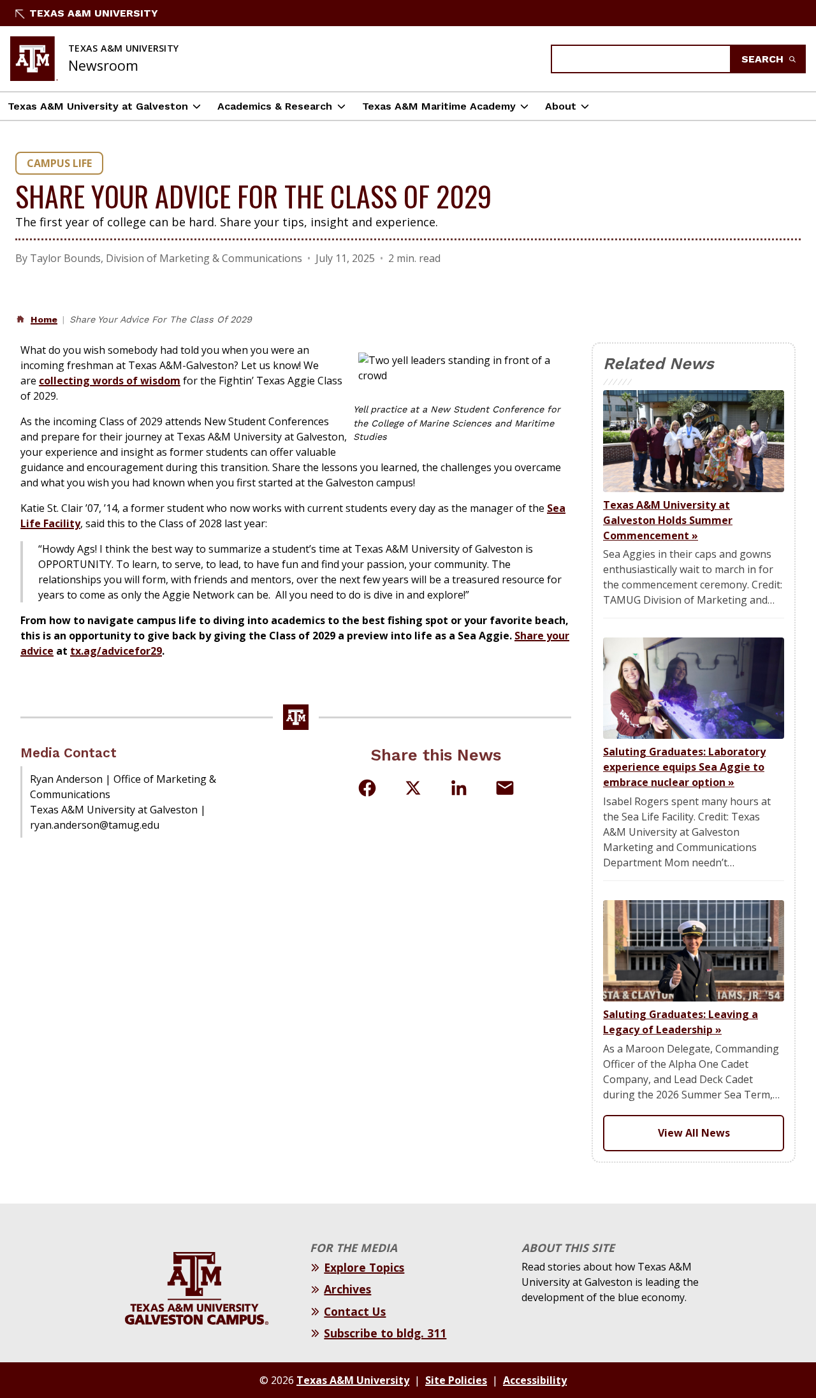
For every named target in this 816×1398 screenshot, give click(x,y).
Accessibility (535, 1380)
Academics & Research (274, 106)
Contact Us (355, 1311)
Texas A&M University (93, 13)
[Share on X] (413, 790)
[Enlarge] (554, 359)
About (560, 106)
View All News (694, 1133)
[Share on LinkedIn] (459, 788)
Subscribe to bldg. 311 (385, 1333)
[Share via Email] (505, 788)
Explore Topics (364, 1267)
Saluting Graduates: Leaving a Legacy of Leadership (680, 1022)
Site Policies (456, 1380)
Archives (347, 1289)
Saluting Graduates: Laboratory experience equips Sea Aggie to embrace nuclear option (684, 767)
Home (44, 319)
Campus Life (59, 163)
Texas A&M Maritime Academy (439, 106)
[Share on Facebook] (367, 788)
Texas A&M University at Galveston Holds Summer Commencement (667, 520)
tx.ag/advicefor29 (116, 651)
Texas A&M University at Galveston (98, 106)
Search (764, 59)
